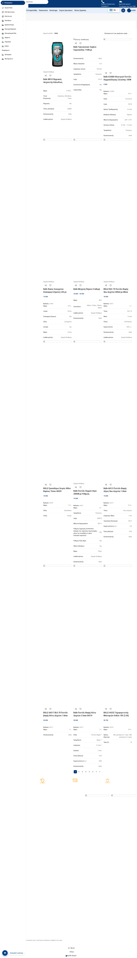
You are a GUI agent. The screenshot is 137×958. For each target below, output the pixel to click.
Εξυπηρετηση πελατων (66, 796)
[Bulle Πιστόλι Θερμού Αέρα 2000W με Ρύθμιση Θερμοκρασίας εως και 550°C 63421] (87, 411)
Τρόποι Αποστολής (64, 807)
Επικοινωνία (36, 818)
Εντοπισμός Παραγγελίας (40, 805)
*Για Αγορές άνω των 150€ (127, 6)
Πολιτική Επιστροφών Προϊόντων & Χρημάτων (69, 803)
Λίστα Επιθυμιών (63, 817)
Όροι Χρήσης (62, 799)
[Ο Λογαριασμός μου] (123, 10)
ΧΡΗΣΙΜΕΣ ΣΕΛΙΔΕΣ (38, 796)
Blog (34, 812)
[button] (81, 502)
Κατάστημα (36, 815)
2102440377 (105, 6)
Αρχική (35, 799)
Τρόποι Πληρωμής (64, 810)
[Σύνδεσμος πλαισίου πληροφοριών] (55, 784)
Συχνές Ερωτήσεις (38, 809)
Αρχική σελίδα (48, 33)
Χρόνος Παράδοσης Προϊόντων (67, 814)
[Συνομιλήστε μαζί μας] (5, 953)
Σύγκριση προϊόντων (64, 820)
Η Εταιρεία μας (37, 802)
